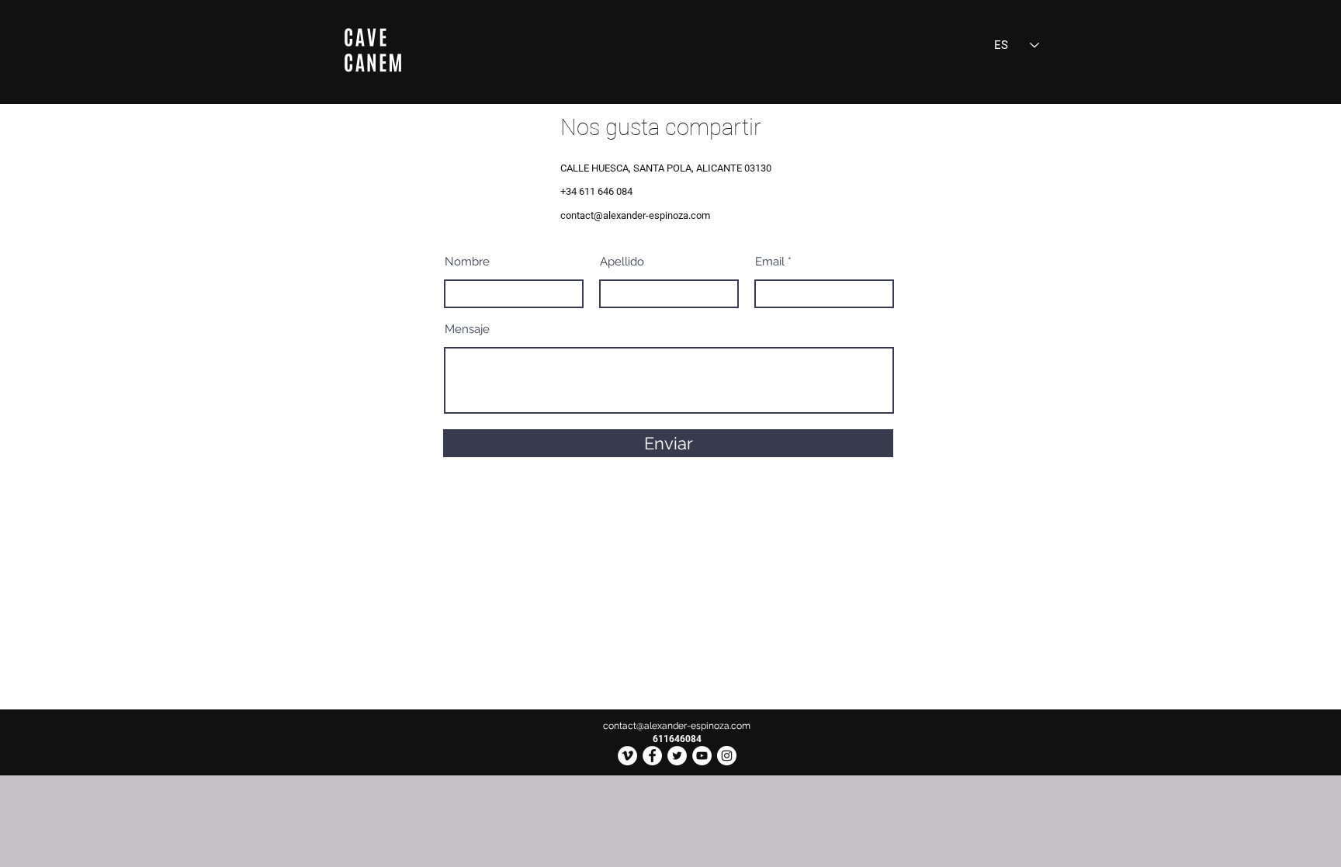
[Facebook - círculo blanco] (652, 755)
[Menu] (372, 50)
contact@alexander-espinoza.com (635, 215)
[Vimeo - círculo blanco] (627, 755)
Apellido (622, 262)
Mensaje (467, 329)
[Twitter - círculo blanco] (677, 755)
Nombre (467, 262)
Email (770, 262)
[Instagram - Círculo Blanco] (726, 755)
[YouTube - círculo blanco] (702, 755)
